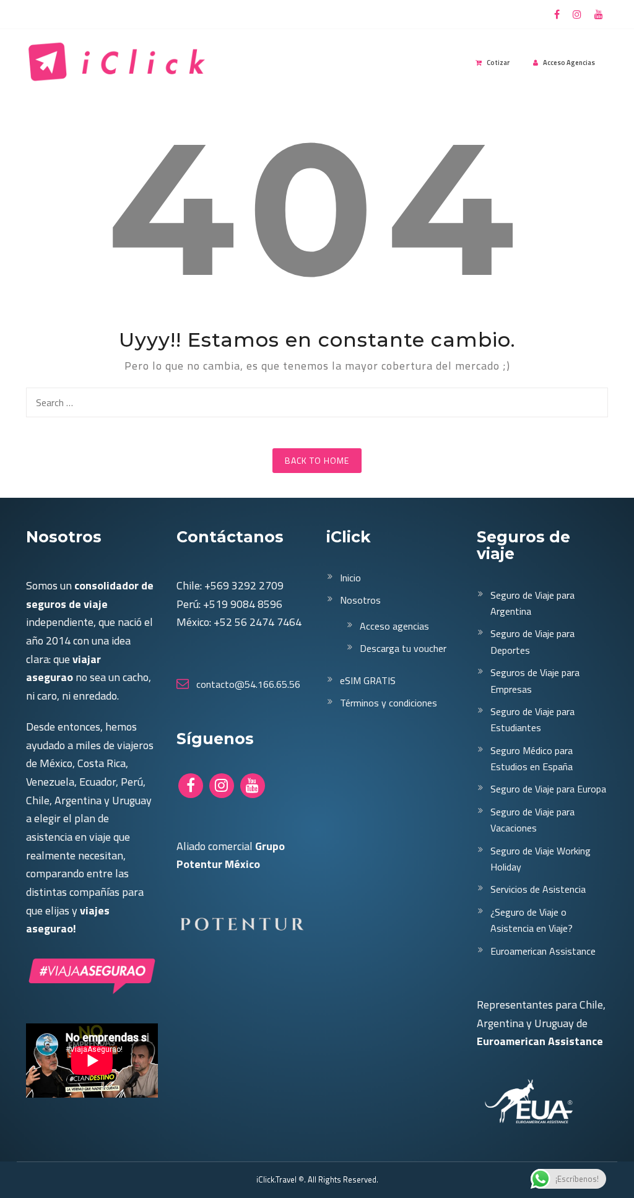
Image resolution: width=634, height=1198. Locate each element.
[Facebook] (557, 14)
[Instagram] (577, 14)
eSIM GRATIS (368, 680)
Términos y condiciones (388, 702)
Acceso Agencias (569, 62)
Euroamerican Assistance (543, 951)
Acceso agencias (394, 626)
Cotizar (498, 62)
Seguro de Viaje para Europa (548, 788)
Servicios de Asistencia (538, 889)
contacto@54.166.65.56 (247, 684)
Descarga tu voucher (403, 648)
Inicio (350, 577)
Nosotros (360, 599)
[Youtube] (598, 14)
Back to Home (317, 460)
